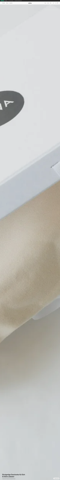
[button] (53, 3)
